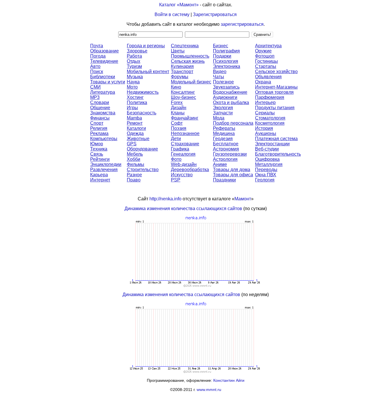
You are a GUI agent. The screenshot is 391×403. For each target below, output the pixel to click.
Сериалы (265, 112)
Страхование (185, 143)
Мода (218, 118)
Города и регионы (146, 45)
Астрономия (226, 148)
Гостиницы (266, 61)
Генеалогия (183, 154)
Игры (132, 107)
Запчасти (223, 112)
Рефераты (224, 128)
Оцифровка (267, 159)
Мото (132, 87)
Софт (177, 123)
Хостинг (135, 97)
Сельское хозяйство (276, 71)
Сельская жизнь (188, 61)
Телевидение (104, 61)
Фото (176, 159)
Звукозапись (226, 87)
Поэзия (178, 128)
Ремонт (135, 123)
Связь (96, 154)
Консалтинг (183, 92)
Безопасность (141, 112)
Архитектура (268, 45)
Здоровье (137, 50)
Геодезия (223, 138)
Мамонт (242, 198)
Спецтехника (185, 45)
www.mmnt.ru (209, 389)
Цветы (178, 50)
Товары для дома (231, 169)
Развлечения (104, 169)
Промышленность (190, 56)
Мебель (135, 154)
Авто (95, 66)
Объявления (268, 76)
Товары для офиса (233, 174)
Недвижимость (143, 92)
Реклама (99, 133)
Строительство (143, 169)
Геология (265, 179)
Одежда (135, 133)
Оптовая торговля (274, 92)
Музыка (135, 76)
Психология (225, 61)
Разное (134, 174)
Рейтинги (100, 159)
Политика (137, 102)
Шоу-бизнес (183, 97)
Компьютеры (103, 138)
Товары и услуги (107, 81)
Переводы (266, 169)
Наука (133, 81)
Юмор (96, 143)
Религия (98, 128)
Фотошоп (265, 56)
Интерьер (265, 102)
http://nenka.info (165, 198)
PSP (175, 179)
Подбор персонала (233, 123)
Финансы (100, 118)
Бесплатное (225, 143)
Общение (100, 107)
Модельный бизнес (191, 81)
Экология (223, 107)
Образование (104, 50)
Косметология (270, 123)
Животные (138, 138)
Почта (96, 45)
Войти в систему (172, 14)
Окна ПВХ (265, 174)
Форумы (179, 76)
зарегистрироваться (242, 24)
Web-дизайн (184, 164)
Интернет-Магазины (276, 87)
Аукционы (265, 133)
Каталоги (136, 128)
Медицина (224, 133)
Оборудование (142, 148)
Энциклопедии (105, 164)
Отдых (133, 61)
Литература (102, 92)
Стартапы (265, 66)
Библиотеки (102, 76)
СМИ (95, 87)
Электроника (226, 66)
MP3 (95, 97)
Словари (99, 102)
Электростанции (272, 143)
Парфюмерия (269, 97)
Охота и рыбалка (231, 102)
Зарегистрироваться (215, 14)
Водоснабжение (230, 92)
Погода (98, 56)
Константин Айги (228, 380)
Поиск (96, 71)
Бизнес (220, 45)
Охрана (263, 81)
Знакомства (102, 112)
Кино (176, 87)
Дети (176, 138)
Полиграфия (226, 50)
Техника (98, 148)
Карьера (99, 174)
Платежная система (276, 138)
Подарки (222, 56)
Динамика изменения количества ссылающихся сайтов (183, 208)
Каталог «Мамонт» (179, 4)
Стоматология (270, 118)
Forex (177, 102)
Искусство (182, 174)
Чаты (218, 76)
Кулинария (182, 66)
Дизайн (178, 107)
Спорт (96, 123)
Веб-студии (267, 148)
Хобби (133, 159)
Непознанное (185, 133)
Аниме (220, 164)
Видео (219, 71)
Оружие (263, 50)
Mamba (134, 118)
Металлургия (269, 164)
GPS (132, 143)
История (264, 128)
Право (134, 179)
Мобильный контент (148, 71)
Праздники (224, 179)
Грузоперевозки (230, 154)
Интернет (100, 179)
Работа (134, 56)
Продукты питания (275, 107)
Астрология (225, 159)
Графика (180, 148)
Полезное (223, 81)
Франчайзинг (184, 118)
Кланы (178, 112)
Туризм (134, 66)
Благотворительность (278, 154)
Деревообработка (190, 169)
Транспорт (182, 71)
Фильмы (135, 164)
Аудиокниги (225, 97)
